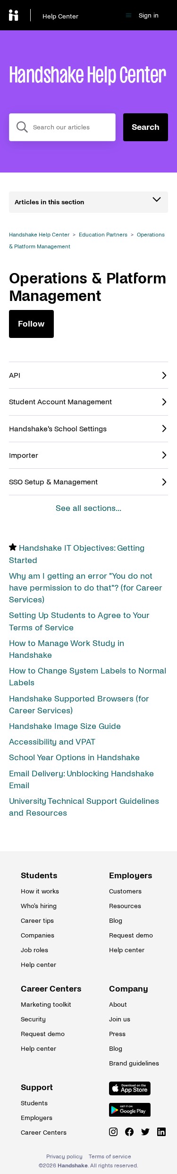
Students (39, 875)
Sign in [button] (149, 15)
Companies (37, 935)
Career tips (37, 920)
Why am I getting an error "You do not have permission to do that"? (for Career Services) (85, 588)
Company (128, 988)
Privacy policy (64, 1157)
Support (37, 1087)
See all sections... (88, 508)
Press (117, 1033)
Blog (115, 920)
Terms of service (110, 1157)
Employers (130, 875)
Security (33, 1019)
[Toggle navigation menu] (129, 15)
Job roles (34, 950)
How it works (40, 891)
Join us (119, 1019)
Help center (38, 964)
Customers (125, 891)
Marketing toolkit (44, 1004)
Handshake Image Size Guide (65, 726)
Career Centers (44, 988)
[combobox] (62, 127)
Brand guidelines (132, 1063)
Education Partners (103, 235)
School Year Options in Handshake (74, 757)
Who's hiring (39, 906)
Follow (31, 323)
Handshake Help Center (39, 235)
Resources (125, 906)
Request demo (131, 935)
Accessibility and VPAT (52, 741)
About (118, 1004)
